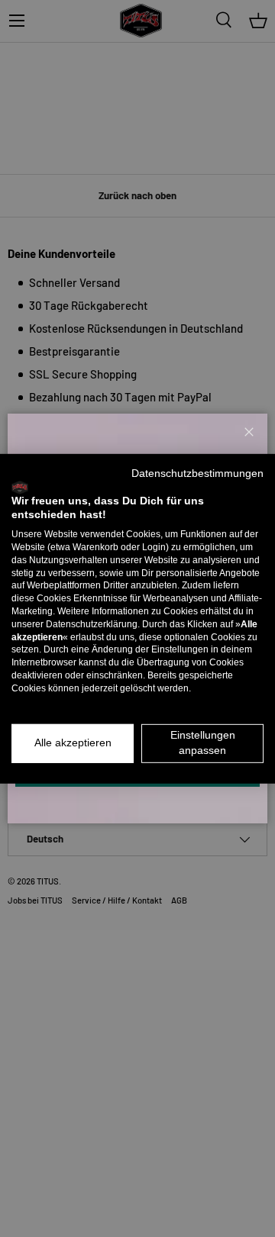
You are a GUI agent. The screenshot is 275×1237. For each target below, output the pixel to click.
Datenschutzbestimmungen (197, 472)
